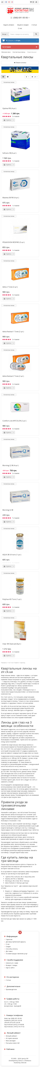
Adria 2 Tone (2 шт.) (10, 287)
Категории (6, 47)
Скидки (8, 946)
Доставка (9, 951)
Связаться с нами (12, 963)
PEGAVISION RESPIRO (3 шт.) (13, 242)
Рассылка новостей (12, 1043)
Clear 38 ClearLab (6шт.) (11, 644)
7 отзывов (15, 518)
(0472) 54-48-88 (18, 1025)
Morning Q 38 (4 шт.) (10, 465)
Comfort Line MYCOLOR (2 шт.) (14, 421)
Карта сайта (10, 968)
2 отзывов (15, 116)
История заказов (12, 1038)
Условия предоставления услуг (16, 954)
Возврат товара (11, 965)
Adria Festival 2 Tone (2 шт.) (13, 376)
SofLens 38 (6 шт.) (9, 153)
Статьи (8, 980)
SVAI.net (23, 1063)
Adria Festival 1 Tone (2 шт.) (13, 332)
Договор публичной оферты (16, 942)
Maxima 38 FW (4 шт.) (10, 198)
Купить (8, 120)
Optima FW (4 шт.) (9, 108)
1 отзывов (15, 161)
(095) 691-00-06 (16, 1020)
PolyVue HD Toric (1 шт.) (11, 599)
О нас (8, 944)
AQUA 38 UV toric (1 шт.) (11, 555)
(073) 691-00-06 (15, 1022)
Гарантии (9, 939)
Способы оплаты (12, 949)
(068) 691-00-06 (16, 1018)
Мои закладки (10, 1041)
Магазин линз (6, 52)
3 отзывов (15, 429)
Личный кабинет (11, 1036)
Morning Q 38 (7, 510)
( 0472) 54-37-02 (18, 1027)
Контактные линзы (19, 52)
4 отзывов (15, 295)
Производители (11, 989)
